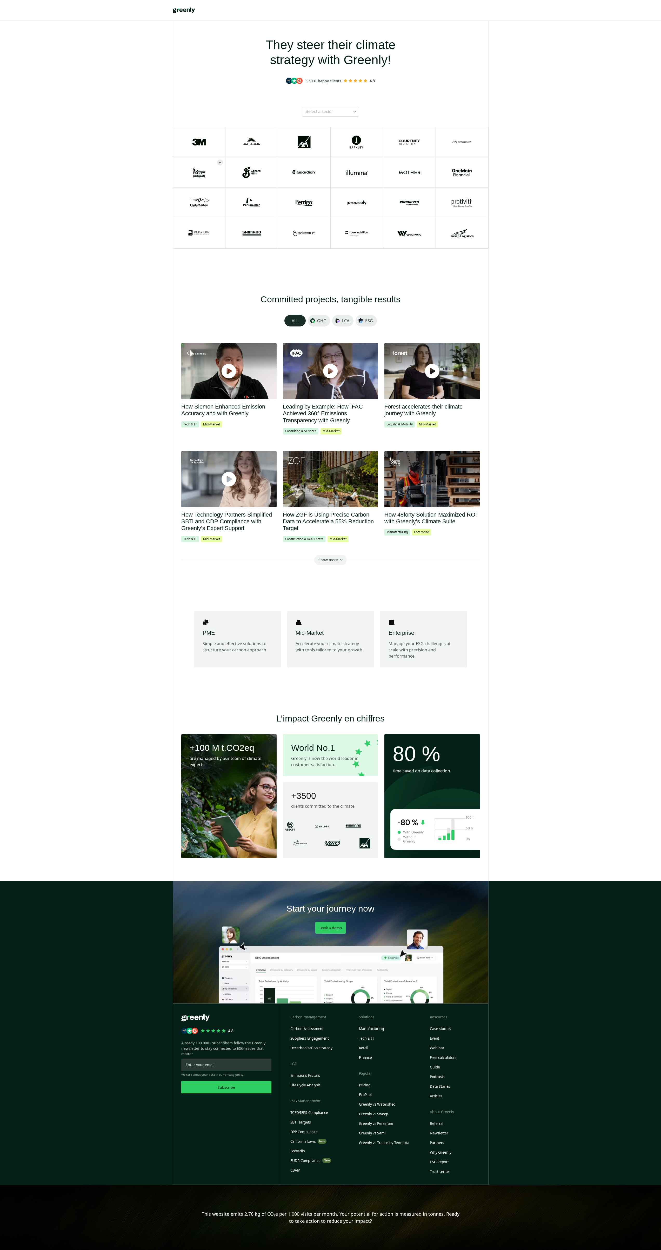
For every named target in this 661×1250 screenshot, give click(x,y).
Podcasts (437, 1076)
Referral (436, 1123)
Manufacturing (371, 1028)
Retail (363, 1047)
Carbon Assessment (307, 1028)
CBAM (295, 1170)
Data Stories (440, 1086)
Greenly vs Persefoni (376, 1123)
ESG (369, 321)
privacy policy (234, 1075)
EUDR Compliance (310, 1160)
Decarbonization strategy (311, 1047)
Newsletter (439, 1133)
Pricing (365, 1084)
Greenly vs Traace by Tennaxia (384, 1142)
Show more (328, 559)
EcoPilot (365, 1094)
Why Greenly (440, 1152)
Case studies (440, 1028)
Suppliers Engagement (309, 1038)
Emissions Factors (305, 1075)
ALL (295, 321)
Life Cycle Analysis (305, 1084)
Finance (365, 1057)
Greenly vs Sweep (374, 1113)
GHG (321, 321)
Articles (436, 1095)
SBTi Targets (300, 1122)
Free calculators (443, 1057)
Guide (435, 1067)
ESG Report (439, 1161)
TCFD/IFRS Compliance (309, 1112)
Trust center (440, 1171)
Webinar (437, 1047)
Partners (437, 1142)
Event (434, 1038)
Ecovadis (297, 1150)
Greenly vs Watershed (377, 1104)
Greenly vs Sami (372, 1133)
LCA (345, 321)
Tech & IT (366, 1038)
